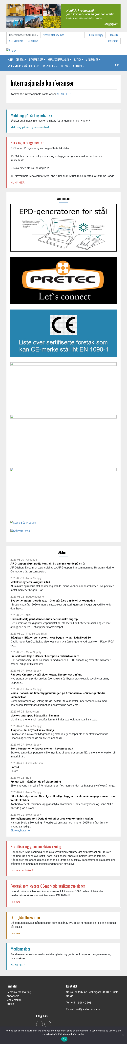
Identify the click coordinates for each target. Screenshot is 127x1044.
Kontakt (77, 66)
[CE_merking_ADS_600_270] (63, 334)
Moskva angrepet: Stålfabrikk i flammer (34, 715)
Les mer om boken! (22, 870)
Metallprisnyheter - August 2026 (30, 582)
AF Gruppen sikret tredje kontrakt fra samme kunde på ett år (47, 563)
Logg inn (114, 35)
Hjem (10, 60)
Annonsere (12, 996)
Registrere (112, 41)
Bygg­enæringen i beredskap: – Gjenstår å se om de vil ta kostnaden (52, 600)
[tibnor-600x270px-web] (63, 440)
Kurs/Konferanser (58, 60)
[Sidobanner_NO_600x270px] (63, 493)
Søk (117, 65)
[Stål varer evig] (20, 532)
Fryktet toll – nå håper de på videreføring (35, 781)
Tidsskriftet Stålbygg (53, 35)
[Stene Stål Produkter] (23, 524)
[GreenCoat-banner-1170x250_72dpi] (63, 16)
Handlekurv (96, 35)
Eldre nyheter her (20, 830)
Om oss (64, 66)
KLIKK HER (64, 94)
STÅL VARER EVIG (16, 41)
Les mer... (16, 902)
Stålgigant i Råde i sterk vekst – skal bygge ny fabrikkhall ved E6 (50, 637)
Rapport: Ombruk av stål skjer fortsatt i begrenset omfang (46, 674)
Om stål (20, 60)
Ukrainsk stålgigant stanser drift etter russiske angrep (44, 619)
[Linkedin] (47, 1024)
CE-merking (33, 41)
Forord (14, 767)
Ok (64, 1039)
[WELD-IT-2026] (63, 387)
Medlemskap (13, 1000)
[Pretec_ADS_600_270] (63, 281)
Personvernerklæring (18, 992)
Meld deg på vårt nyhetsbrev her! (30, 127)
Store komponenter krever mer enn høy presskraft (41, 748)
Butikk (77, 60)
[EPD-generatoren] (63, 228)
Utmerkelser (36, 60)
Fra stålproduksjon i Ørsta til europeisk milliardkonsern (44, 656)
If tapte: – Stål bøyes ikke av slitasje (32, 730)
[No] (123, 1035)
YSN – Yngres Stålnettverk (23, 66)
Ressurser (49, 66)
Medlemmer (92, 60)
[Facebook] (39, 1024)
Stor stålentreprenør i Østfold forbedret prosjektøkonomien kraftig (51, 818)
